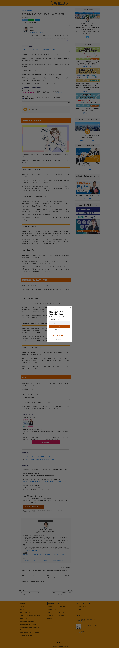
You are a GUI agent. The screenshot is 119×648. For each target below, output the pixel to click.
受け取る (59, 326)
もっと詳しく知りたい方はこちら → (59, 335)
